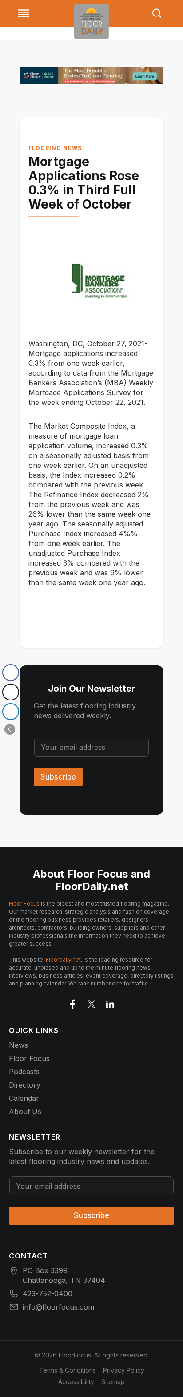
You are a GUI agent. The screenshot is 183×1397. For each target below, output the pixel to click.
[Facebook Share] (10, 672)
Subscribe (58, 776)
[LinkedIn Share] (10, 711)
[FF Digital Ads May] (91, 75)
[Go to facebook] (73, 1002)
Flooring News (55, 148)
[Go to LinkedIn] (110, 1002)
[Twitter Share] (10, 692)
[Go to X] (91, 1002)
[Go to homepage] (91, 21)
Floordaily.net (63, 959)
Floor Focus (24, 903)
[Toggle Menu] (23, 13)
